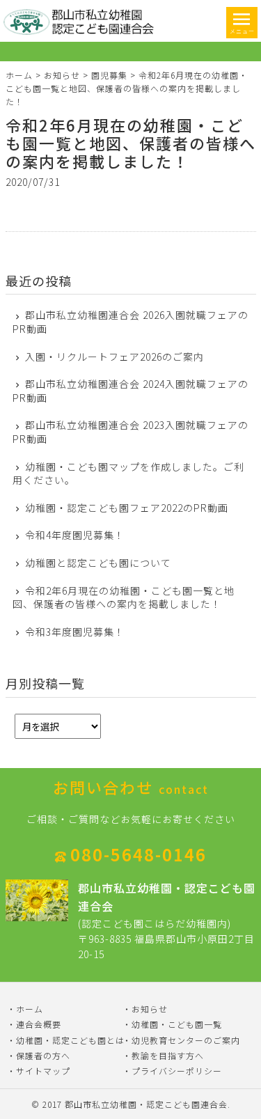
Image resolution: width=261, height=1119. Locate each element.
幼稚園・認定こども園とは (70, 1040)
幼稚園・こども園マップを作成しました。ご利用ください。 (129, 473)
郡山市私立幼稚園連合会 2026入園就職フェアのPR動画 (131, 322)
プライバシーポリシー (177, 1071)
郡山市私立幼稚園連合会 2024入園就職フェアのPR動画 (131, 391)
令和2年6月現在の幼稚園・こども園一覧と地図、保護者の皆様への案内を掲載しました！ (131, 143)
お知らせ (62, 75)
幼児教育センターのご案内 (186, 1040)
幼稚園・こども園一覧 (177, 1024)
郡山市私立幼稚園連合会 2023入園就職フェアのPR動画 (131, 432)
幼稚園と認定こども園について (98, 563)
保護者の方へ (43, 1055)
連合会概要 (38, 1024)
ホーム (19, 75)
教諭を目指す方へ (168, 1055)
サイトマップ (43, 1071)
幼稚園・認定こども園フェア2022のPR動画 (126, 508)
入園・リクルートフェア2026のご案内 (114, 356)
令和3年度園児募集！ (75, 632)
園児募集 (109, 75)
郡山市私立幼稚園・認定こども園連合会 (146, 1104)
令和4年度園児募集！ (75, 535)
